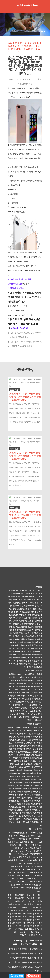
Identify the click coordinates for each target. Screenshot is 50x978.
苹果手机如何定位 (27, 680)
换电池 (19, 283)
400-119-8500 (20, 328)
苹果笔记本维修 (36, 677)
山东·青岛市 (13, 907)
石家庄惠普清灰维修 (19, 660)
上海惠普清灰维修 (35, 621)
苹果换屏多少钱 (23, 692)
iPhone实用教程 (28, 674)
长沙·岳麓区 (29, 929)
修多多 (13, 612)
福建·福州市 (21, 904)
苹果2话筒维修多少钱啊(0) (18, 727)
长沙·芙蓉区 (18, 929)
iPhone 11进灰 (17, 851)
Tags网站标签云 (21, 708)
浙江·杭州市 (31, 895)
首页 (20, 42)
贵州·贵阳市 (20, 901)
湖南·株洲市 (16, 922)
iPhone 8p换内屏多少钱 (23, 842)
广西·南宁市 (24, 907)
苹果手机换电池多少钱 (18, 590)
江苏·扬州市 (24, 932)
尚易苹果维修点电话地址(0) (29, 785)
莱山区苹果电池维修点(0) (19, 761)
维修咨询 (18, 976)
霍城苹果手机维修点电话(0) (19, 782)
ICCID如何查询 (14, 680)
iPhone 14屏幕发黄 (17, 872)
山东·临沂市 (36, 932)
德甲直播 (27, 618)
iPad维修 (30, 695)
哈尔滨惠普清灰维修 (19, 663)
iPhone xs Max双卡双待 (31, 848)
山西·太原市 (16, 916)
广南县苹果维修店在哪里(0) (24, 749)
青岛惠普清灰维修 (20, 645)
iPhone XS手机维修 (26, 845)
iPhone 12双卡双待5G (19, 857)
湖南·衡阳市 (20, 898)
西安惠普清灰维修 (35, 645)
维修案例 (16, 698)
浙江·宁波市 (16, 913)
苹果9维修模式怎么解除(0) (18, 810)
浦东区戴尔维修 (24, 599)
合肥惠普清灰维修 (20, 657)
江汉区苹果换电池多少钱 (17, 288)
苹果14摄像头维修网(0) (25, 764)
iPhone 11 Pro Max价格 (18, 854)
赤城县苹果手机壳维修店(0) (22, 770)
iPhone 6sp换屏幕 (20, 836)
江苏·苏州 (11, 910)
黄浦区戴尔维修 (33, 590)
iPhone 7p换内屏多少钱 (21, 839)
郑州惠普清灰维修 (27, 639)
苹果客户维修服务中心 (31, 935)
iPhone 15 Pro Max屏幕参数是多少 (26, 887)
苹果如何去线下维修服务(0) (22, 755)
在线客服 (35, 976)
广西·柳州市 (28, 919)
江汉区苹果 (12, 283)
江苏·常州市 (28, 916)
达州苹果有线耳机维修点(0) (24, 797)
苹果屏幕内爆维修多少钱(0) (27, 791)
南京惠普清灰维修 (24, 630)
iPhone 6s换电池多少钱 (18, 832)
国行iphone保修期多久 (31, 711)
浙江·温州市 (28, 913)
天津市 (20, 910)
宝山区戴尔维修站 (33, 602)
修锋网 (19, 612)
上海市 (38, 904)
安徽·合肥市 (31, 898)
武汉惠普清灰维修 (31, 636)
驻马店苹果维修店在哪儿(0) (22, 804)
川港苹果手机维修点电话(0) (29, 730)
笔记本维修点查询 (27, 593)
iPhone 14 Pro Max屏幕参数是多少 (26, 878)
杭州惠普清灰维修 (27, 627)
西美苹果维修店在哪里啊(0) (27, 736)
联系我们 (38, 720)
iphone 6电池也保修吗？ (19, 714)
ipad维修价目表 (22, 677)
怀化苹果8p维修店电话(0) (32, 773)
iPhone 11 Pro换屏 (33, 851)
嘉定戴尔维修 (19, 602)
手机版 (22, 944)
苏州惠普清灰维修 (20, 633)
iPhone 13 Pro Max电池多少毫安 (27, 869)
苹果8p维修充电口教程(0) (32, 807)
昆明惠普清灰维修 (24, 654)
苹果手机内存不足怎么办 (26, 683)
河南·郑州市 (20, 895)
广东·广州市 (16, 919)
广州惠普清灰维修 (16, 624)
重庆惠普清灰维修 (16, 648)
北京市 (30, 904)
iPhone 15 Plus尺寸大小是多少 (28, 884)
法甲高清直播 (18, 618)
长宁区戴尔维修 (30, 605)
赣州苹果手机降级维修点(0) (24, 819)
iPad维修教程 (14, 705)
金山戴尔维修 (23, 596)
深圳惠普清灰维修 (31, 624)
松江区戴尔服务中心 (30, 612)
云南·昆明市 (31, 901)
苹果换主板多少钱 (25, 686)
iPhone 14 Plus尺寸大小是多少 (29, 875)
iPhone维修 (20, 695)
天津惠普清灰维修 (35, 633)
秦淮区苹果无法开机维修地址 (19, 279)
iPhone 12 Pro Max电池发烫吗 (29, 860)
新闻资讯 (29, 42)
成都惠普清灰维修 (27, 651)
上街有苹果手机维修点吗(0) (31, 758)
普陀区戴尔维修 (23, 608)
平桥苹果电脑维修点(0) (27, 813)
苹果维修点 (33, 596)
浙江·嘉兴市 (28, 922)
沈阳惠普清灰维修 (24, 642)
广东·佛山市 (16, 925)
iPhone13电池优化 (16, 866)
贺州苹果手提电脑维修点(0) (25, 743)
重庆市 (10, 895)
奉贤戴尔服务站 (24, 615)
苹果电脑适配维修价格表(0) (31, 779)
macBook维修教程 (29, 705)
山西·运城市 (28, 925)
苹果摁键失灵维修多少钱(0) (20, 776)
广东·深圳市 (36, 907)
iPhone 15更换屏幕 (17, 881)
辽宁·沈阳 (29, 910)
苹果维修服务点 (14, 674)
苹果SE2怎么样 (36, 854)
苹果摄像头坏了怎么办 (27, 689)
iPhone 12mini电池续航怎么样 (28, 863)
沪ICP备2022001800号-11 (31, 941)
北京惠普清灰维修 (20, 621)
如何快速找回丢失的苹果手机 (29, 701)
